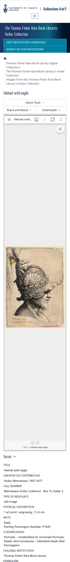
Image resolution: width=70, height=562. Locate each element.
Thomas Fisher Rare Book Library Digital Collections (32, 65)
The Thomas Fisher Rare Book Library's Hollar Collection (35, 73)
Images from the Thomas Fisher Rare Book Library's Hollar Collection (33, 81)
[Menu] (35, 16)
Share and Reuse (17, 110)
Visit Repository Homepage (26, 42)
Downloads (49, 110)
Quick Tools (33, 102)
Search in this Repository (25, 49)
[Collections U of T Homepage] (5, 58)
